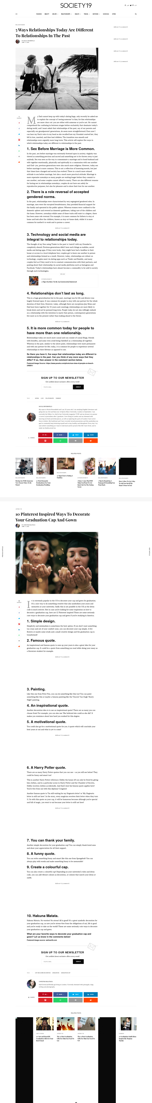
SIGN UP (78, 387)
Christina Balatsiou (29, 525)
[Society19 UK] (76, 5)
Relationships (20, 24)
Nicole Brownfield (29, 40)
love (42, 398)
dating (37, 398)
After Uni (19, 509)
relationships (49, 398)
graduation (55, 972)
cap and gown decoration (42, 972)
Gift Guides (40, 1033)
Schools (106, 14)
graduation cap (65, 972)
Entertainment (46, 279)
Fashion (121, 1033)
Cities (114, 14)
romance (58, 398)
